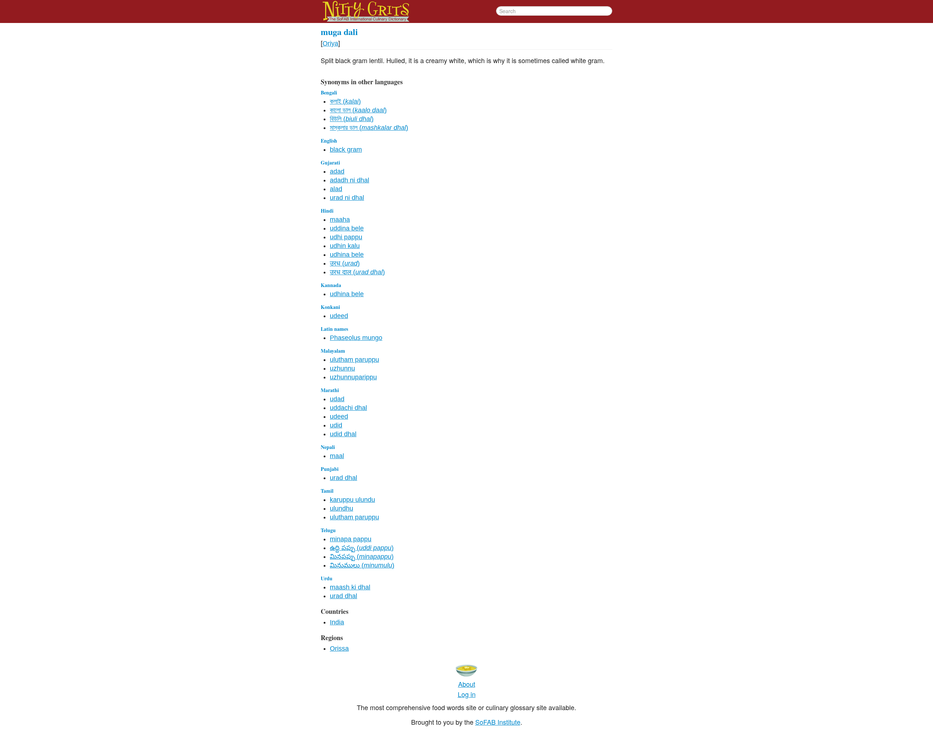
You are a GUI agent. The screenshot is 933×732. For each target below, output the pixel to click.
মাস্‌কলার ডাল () (369, 127)
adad (337, 171)
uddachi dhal (348, 407)
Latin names (334, 329)
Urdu (326, 578)
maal (337, 456)
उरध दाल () (357, 272)
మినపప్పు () (362, 556)
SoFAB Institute (497, 722)
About (466, 684)
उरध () (345, 263)
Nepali (328, 447)
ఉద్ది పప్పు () (362, 547)
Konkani (330, 307)
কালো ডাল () (358, 110)
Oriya (330, 43)
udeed (339, 315)
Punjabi (330, 469)
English (329, 140)
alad (336, 189)
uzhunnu (342, 368)
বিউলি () (352, 119)
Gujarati (330, 162)
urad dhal (343, 477)
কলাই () (345, 101)
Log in (467, 694)
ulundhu (341, 508)
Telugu (328, 530)
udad (337, 399)
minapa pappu (350, 539)
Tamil (327, 491)
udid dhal (343, 434)
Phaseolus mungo (356, 337)
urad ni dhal (347, 197)
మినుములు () (362, 565)
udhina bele (347, 254)
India (337, 622)
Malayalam (333, 351)
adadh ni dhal (349, 180)
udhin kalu (345, 245)
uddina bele (347, 228)
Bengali (329, 92)
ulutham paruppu (354, 359)
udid (336, 425)
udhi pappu (346, 237)
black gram (346, 149)
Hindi (327, 210)
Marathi (330, 390)
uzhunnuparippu (353, 377)
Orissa (339, 648)
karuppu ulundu (352, 499)
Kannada (331, 285)
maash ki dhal (350, 587)
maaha (340, 219)
